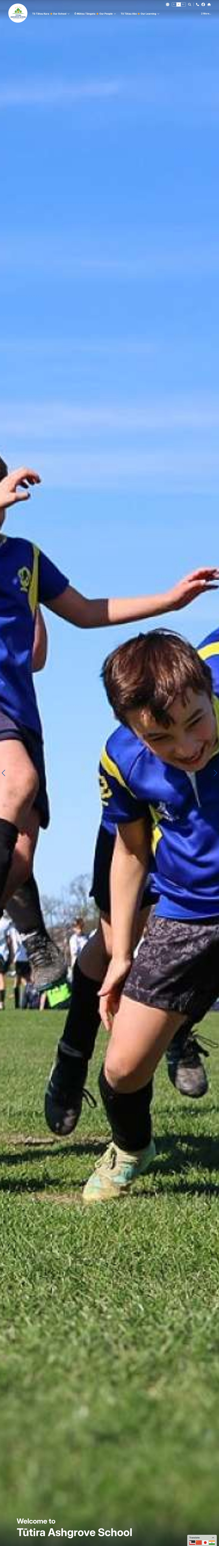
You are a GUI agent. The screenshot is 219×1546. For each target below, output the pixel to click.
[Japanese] (205, 1542)
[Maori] (192, 1542)
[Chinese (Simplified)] (199, 1542)
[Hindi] (212, 1542)
